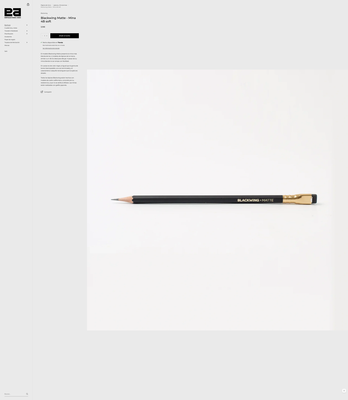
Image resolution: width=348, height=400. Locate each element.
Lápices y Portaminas (60, 5)
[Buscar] (27, 394)
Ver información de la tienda (51, 48)
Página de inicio (46, 5)
